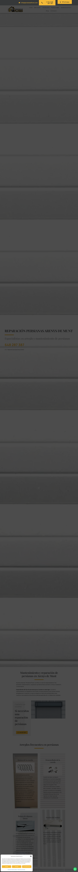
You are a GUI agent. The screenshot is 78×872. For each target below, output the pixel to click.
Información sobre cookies (12, 869)
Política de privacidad (21, 869)
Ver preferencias (26, 866)
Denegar (16, 866)
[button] (30, 856)
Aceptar (6, 866)
